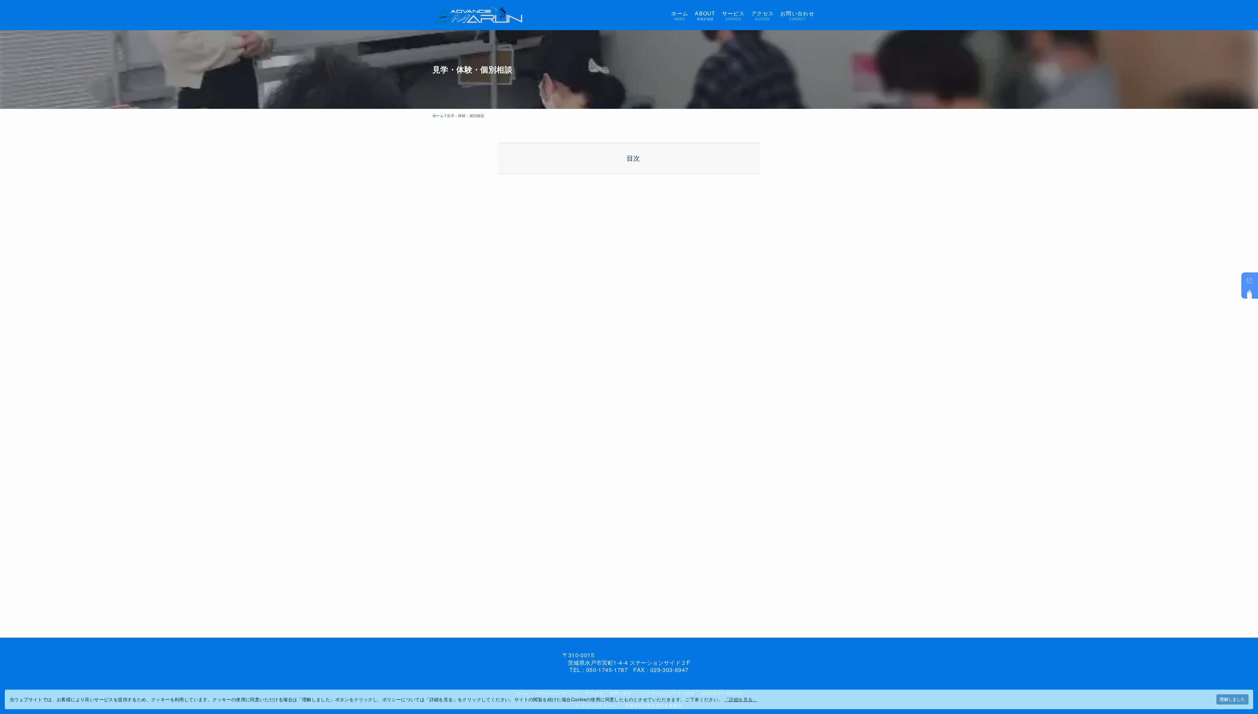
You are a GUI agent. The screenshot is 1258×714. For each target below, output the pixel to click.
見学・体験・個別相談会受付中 (1250, 289)
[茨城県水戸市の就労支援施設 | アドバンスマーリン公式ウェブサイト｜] (478, 15)
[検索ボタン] (822, 15)
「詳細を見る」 (740, 699)
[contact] (645, 682)
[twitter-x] (621, 682)
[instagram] (629, 682)
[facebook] (613, 682)
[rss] (637, 682)
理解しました (1232, 699)
